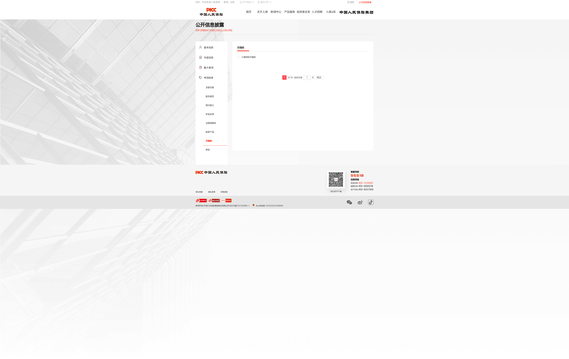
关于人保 (262, 11)
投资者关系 (303, 11)
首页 (248, 11)
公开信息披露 (365, 2)
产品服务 (289, 11)
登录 (226, 2)
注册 (232, 2)
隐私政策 (211, 192)
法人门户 (264, 2)
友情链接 (224, 192)
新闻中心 (276, 11)
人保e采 (331, 11)
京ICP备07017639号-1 (239, 206)
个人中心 (247, 2)
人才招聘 (317, 11)
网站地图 (199, 192)
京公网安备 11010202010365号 (269, 206)
